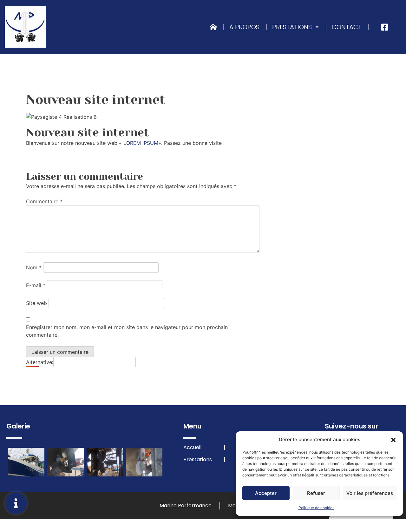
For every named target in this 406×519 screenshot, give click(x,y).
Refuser (316, 493)
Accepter (266, 493)
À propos (244, 27)
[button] (393, 439)
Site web (36, 303)
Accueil (192, 447)
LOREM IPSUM (140, 143)
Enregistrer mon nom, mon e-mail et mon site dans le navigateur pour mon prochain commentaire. (127, 331)
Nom (34, 267)
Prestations (292, 27)
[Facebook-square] (385, 27)
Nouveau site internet (87, 132)
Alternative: (39, 362)
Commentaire (44, 201)
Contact (347, 27)
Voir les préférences (369, 493)
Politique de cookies (316, 507)
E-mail (35, 285)
